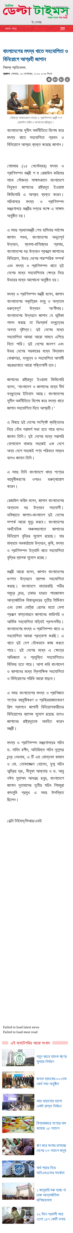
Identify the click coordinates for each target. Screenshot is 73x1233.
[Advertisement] (36, 905)
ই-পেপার (36, 22)
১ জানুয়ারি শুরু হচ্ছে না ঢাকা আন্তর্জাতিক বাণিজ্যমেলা (51, 1195)
